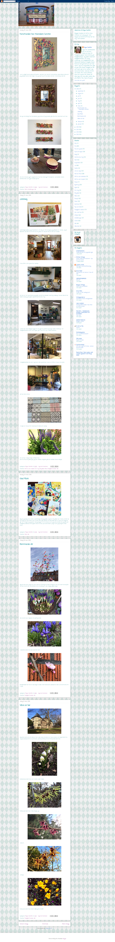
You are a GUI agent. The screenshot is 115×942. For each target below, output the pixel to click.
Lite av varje (78, 171)
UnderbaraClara (80, 251)
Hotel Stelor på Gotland (81, 286)
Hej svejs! (78, 315)
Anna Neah (79, 271)
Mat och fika (78, 174)
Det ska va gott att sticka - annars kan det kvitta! (85, 346)
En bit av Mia (79, 326)
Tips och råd (78, 207)
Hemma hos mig (79, 157)
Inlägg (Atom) (48, 928)
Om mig (37, 469)
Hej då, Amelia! (80, 340)
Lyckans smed (80, 265)
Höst (76, 160)
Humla (78, 327)
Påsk (26, 189)
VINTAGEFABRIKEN (81, 279)
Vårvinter (77, 226)
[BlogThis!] (53, 187)
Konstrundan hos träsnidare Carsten (35, 34)
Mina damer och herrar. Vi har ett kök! (84, 273)
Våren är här (25, 705)
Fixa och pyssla (78, 149)
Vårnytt (78, 280)
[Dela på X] (54, 187)
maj (79, 101)
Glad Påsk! (24, 478)
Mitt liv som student (30, 469)
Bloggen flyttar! (80, 321)
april (79, 103)
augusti (80, 94)
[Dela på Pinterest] (57, 187)
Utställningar (31, 189)
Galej (76, 154)
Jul (75, 165)
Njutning (77, 185)
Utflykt (76, 215)
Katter (76, 168)
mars (79, 106)
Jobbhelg (23, 199)
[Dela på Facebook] (56, 187)
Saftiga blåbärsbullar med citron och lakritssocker (84, 305)
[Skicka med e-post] (51, 187)
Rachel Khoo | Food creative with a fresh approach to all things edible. (84, 354)
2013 (77, 132)
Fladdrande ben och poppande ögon (84, 252)
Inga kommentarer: (43, 187)
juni (79, 98)
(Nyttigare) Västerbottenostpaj (83, 266)
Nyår (76, 188)
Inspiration (77, 163)
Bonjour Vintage (80, 285)
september (81, 91)
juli (79, 96)
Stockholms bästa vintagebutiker (84, 299)
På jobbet (42, 469)
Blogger (64, 938)
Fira (75, 146)
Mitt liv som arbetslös (80, 176)
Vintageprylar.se (80, 297)
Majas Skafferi (88, 47)
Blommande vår (26, 544)
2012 (77, 134)
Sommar (77, 204)
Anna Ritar (79, 291)
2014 (77, 130)
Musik (76, 182)
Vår (35, 189)
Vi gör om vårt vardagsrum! (83, 292)
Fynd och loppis (79, 152)
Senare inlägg (24, 924)
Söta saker (79, 339)
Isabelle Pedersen (80, 320)
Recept (76, 199)
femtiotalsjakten (80, 332)
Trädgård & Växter (52, 469)
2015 (77, 127)
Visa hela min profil (80, 80)
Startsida (45, 924)
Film (76, 143)
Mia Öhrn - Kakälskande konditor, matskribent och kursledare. (83, 312)
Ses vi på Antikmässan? (82, 334)
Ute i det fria (78, 212)
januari (80, 124)
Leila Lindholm (80, 303)
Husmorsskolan (80, 345)
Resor (76, 201)
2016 (77, 89)
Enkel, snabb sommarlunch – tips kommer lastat (84, 259)
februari (80, 122)
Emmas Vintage (80, 257)
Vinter (76, 221)
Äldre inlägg (65, 924)
